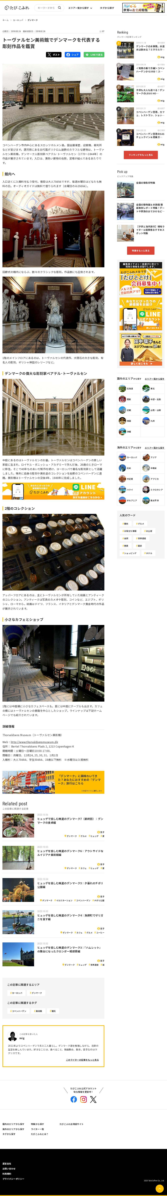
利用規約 (6, 1173)
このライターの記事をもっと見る (82, 1059)
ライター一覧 (37, 1129)
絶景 (126, 545)
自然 (126, 538)
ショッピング (130, 553)
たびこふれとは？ (40, 1134)
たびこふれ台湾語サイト (72, 1124)
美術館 (39, 1011)
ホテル (149, 553)
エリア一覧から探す (78, 7)
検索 (59, 7)
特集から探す (37, 1124)
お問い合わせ (9, 1168)
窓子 (102, 832)
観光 (54, 1011)
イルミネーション (64, 900)
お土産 (149, 531)
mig (162, 57)
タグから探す (107, 7)
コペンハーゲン (83, 900)
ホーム (5, 20)
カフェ (84, 868)
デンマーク (33, 20)
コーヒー (100, 932)
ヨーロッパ (18, 20)
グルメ (84, 836)
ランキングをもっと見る (141, 154)
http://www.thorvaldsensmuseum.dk (34, 742)
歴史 (140, 545)
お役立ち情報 (130, 531)
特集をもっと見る (141, 250)
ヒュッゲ (95, 836)
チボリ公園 (99, 900)
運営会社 (6, 1163)
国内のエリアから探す (13, 1124)
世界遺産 (95, 964)
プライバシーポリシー (13, 1178)
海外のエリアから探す (13, 1129)
